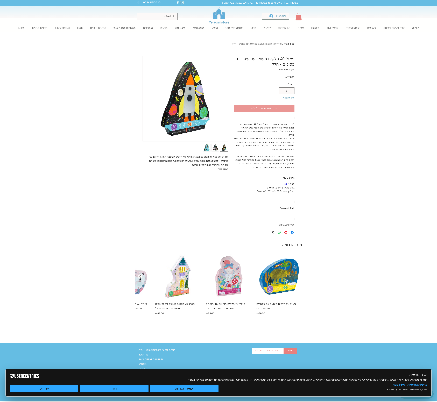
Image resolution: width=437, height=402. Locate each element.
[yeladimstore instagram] (182, 2)
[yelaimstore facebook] (178, 2)
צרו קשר (143, 355)
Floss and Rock (287, 208)
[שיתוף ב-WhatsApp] (279, 232)
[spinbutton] (286, 91)
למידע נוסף (223, 169)
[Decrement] (291, 91)
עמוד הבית (289, 43)
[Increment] (281, 91)
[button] (298, 16)
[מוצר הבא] (140, 276)
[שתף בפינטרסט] (286, 232)
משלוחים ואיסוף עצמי (150, 359)
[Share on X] (273, 232)
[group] (218, 291)
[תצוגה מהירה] (279, 276)
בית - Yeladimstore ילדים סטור (156, 350)
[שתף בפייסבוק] (292, 232)
